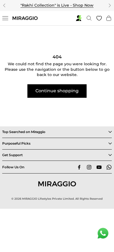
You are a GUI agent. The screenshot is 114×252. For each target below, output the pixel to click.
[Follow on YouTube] (99, 167)
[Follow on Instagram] (89, 167)
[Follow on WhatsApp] (109, 167)
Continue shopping (57, 90)
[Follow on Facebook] (79, 167)
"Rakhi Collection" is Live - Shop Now (57, 5)
